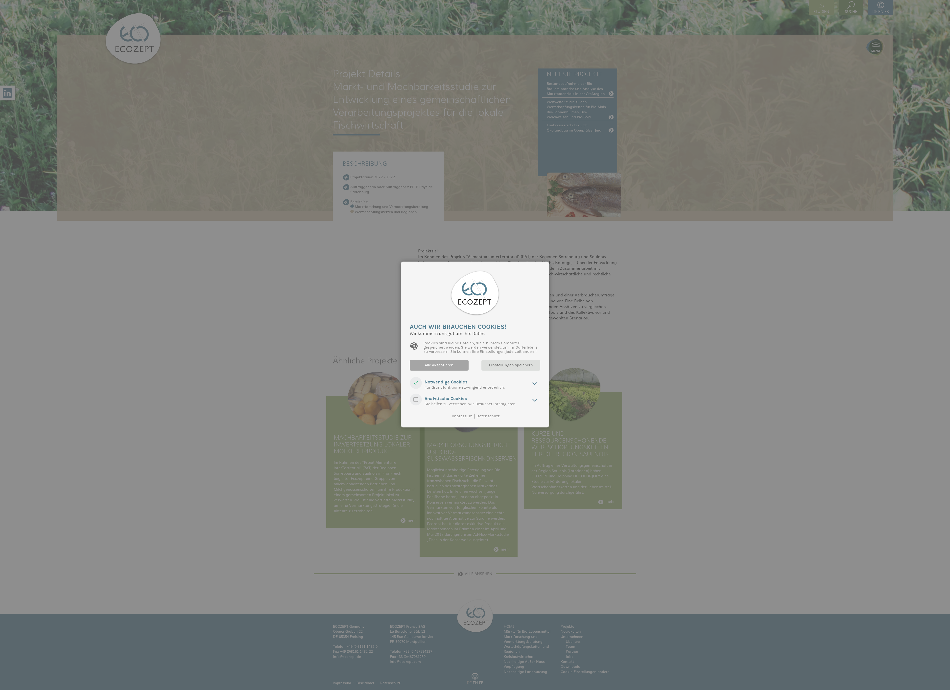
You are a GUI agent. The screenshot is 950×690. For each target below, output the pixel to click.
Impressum (462, 416)
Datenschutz (488, 416)
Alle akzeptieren (439, 365)
